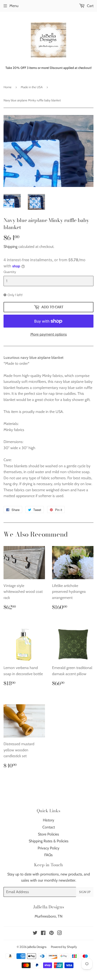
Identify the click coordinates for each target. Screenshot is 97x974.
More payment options (48, 334)
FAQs (48, 855)
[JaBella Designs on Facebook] (43, 933)
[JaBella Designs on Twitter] (35, 933)
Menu (13, 6)
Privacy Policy (48, 848)
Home (8, 87)
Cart (89, 6)
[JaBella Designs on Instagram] (59, 933)
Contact (48, 827)
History (48, 820)
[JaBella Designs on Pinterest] (51, 933)
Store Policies (48, 834)
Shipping (10, 246)
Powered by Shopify (64, 947)
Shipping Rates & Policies (49, 841)
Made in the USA (32, 87)
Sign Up (84, 892)
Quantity (10, 272)
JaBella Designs (36, 947)
